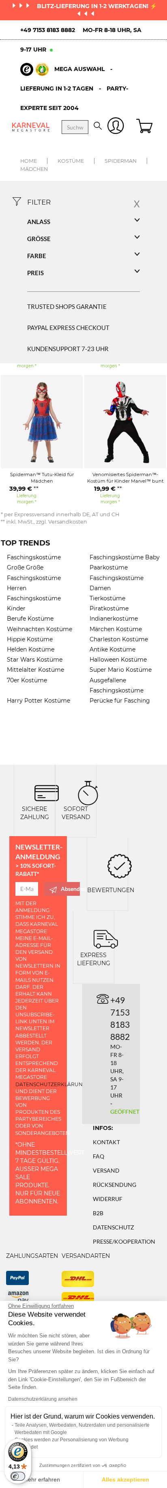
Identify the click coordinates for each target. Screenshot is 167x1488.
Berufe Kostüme (30, 618)
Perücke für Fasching (120, 700)
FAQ (98, 1156)
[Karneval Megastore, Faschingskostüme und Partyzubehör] (30, 127)
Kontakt (106, 1142)
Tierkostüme (107, 598)
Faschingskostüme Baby (125, 557)
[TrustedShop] (34, 69)
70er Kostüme (27, 680)
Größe (39, 238)
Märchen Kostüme (116, 629)
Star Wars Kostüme (34, 659)
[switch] (18, 1476)
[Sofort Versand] (88, 792)
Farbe (36, 255)
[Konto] (115, 127)
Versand (106, 1170)
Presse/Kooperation (124, 1241)
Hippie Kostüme (30, 639)
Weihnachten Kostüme (39, 629)
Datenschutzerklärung (50, 1084)
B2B (98, 1213)
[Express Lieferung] (106, 938)
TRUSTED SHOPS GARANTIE (67, 306)
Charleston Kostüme (119, 639)
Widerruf (107, 1198)
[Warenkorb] (145, 127)
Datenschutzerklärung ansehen (42, 1399)
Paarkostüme (109, 567)
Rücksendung (114, 1184)
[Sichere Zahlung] (46, 792)
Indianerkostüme (114, 618)
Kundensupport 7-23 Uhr (68, 348)
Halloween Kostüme (118, 659)
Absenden (70, 888)
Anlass (38, 221)
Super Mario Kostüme (121, 669)
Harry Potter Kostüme (38, 700)
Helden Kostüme (30, 649)
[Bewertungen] (119, 865)
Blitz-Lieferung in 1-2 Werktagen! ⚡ (97, 6)
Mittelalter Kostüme (35, 669)
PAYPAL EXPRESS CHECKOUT (68, 327)
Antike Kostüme (112, 649)
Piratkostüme (109, 608)
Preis (35, 272)
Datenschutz (113, 1227)
